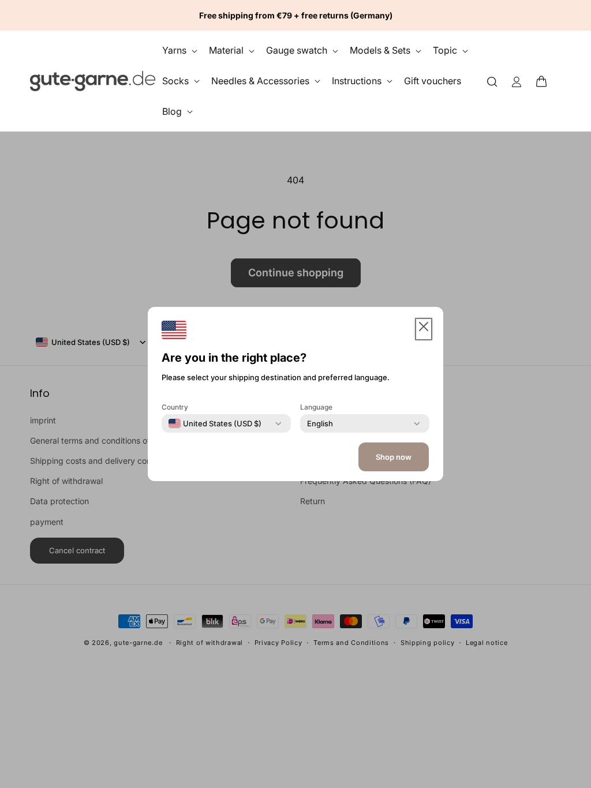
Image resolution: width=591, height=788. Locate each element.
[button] (545, 80)
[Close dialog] (560, 209)
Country (175, 407)
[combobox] (215, 423)
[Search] (492, 81)
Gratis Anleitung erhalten (449, 537)
